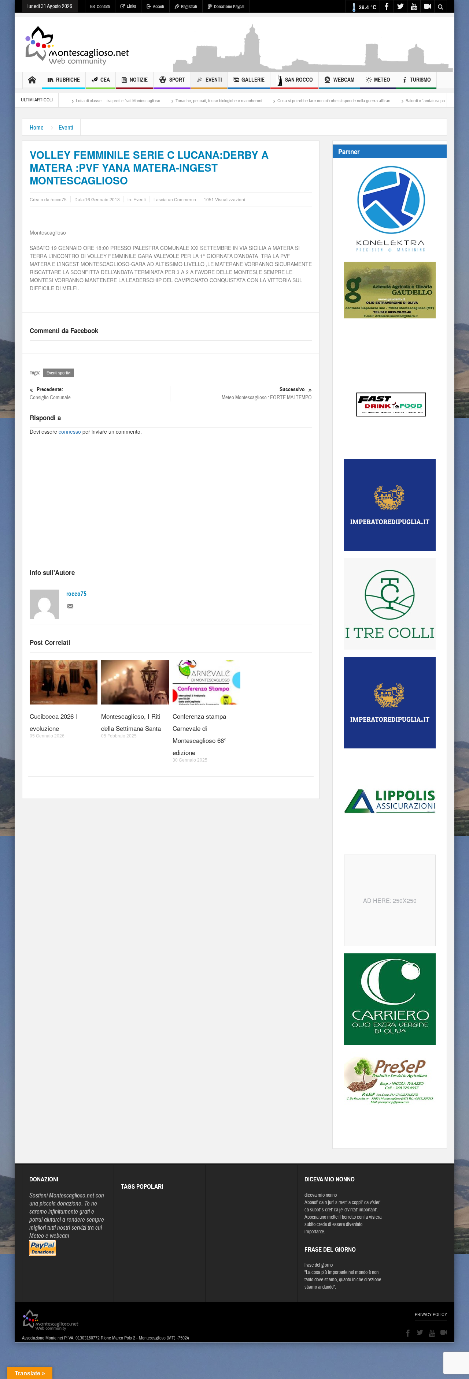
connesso (70, 431)
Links (131, 6)
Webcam (343, 79)
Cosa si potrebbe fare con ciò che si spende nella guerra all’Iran (291, 100)
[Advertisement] (313, 68)
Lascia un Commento (175, 199)
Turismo (420, 79)
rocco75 (76, 594)
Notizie (139, 79)
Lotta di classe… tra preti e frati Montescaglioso (76, 100)
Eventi (214, 79)
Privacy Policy (431, 1315)
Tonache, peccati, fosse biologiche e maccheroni (176, 100)
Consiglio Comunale (50, 393)
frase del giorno (318, 1265)
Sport (177, 79)
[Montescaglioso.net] (77, 44)
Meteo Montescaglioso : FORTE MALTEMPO (267, 393)
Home (37, 127)
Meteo (382, 79)
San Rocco (299, 79)
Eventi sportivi (58, 373)
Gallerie (253, 79)
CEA (105, 79)
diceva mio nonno (320, 1195)
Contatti (103, 6)
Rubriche (68, 79)
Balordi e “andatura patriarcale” (390, 100)
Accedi (158, 6)
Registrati (189, 6)
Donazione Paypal (229, 6)
